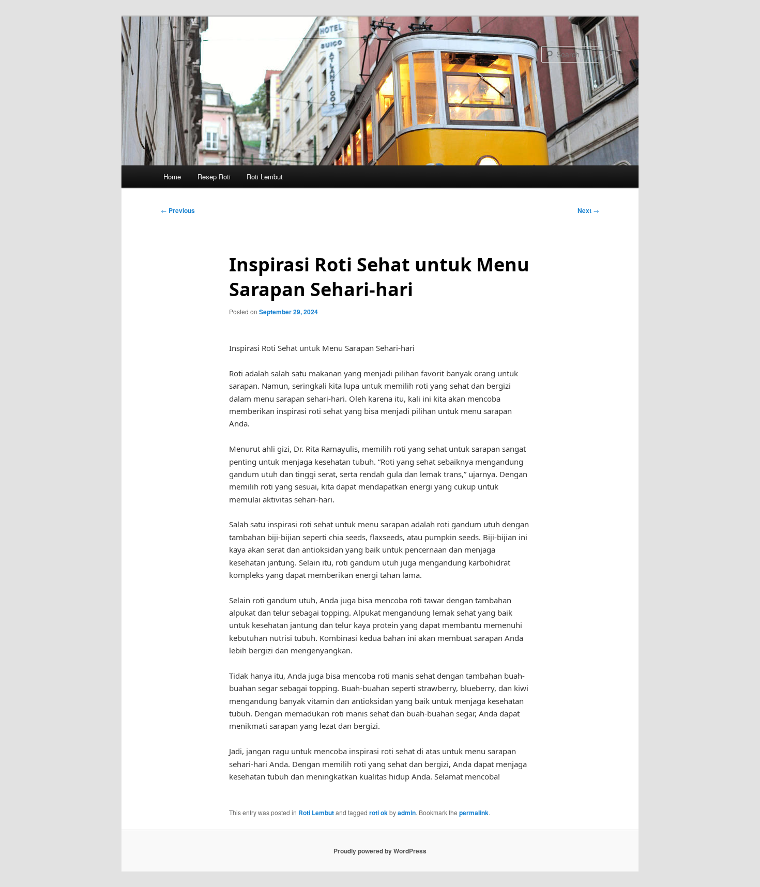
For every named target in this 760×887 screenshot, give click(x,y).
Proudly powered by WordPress (380, 850)
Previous (178, 210)
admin (407, 812)
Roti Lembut (265, 176)
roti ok (378, 812)
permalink (474, 812)
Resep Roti (214, 176)
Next (588, 210)
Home (172, 176)
